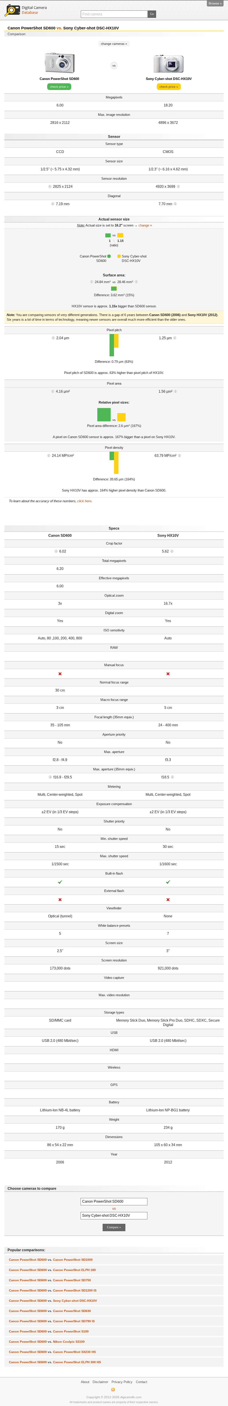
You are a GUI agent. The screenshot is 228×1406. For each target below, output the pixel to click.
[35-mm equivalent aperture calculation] (50, 776)
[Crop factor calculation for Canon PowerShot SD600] (56, 551)
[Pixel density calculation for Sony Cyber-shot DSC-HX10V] (179, 455)
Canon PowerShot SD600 (59, 79)
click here (84, 501)
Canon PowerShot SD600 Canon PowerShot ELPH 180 (52, 1270)
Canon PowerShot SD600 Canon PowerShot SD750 (50, 1280)
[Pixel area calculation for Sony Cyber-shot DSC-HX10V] (175, 391)
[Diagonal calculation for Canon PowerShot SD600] (53, 203)
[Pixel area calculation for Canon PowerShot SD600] (53, 391)
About (85, 1382)
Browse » (215, 3)
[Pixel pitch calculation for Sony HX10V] (175, 337)
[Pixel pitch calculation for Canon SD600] (53, 337)
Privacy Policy (122, 1382)
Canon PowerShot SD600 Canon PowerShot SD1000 (51, 1259)
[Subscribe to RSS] (113, 1390)
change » (145, 225)
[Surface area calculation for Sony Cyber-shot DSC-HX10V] (136, 281)
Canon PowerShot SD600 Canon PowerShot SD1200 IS (52, 1290)
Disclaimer (100, 1382)
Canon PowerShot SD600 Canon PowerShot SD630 (50, 1311)
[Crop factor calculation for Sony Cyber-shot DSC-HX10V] (172, 551)
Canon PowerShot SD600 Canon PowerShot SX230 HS (52, 1352)
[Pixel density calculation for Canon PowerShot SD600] (49, 455)
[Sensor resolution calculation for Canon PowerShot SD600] (50, 186)
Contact (141, 1382)
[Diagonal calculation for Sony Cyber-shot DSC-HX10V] (175, 203)
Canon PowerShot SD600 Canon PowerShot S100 (49, 1331)
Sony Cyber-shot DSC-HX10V (169, 79)
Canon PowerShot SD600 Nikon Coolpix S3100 (47, 1341)
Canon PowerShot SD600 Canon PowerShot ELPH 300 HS (55, 1362)
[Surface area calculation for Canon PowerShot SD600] (92, 281)
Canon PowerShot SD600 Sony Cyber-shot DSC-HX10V (53, 1300)
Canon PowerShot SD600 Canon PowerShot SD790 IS (52, 1321)
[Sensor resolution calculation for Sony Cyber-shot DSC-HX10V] (178, 186)
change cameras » (114, 43)
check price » (59, 86)
